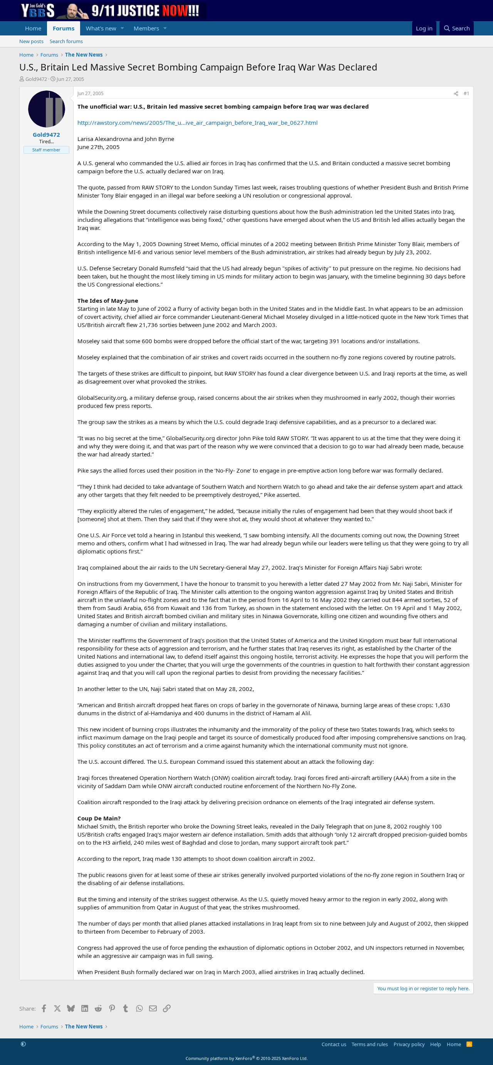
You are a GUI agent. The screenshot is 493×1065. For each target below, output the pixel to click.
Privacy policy (409, 1044)
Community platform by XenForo (247, 1058)
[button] (122, 28)
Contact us (334, 1044)
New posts (31, 41)
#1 (467, 93)
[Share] (456, 93)
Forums (63, 28)
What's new (101, 28)
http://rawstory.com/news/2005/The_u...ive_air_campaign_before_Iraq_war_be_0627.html (197, 122)
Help (435, 1044)
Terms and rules (370, 1044)
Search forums (66, 41)
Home (33, 28)
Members (146, 28)
